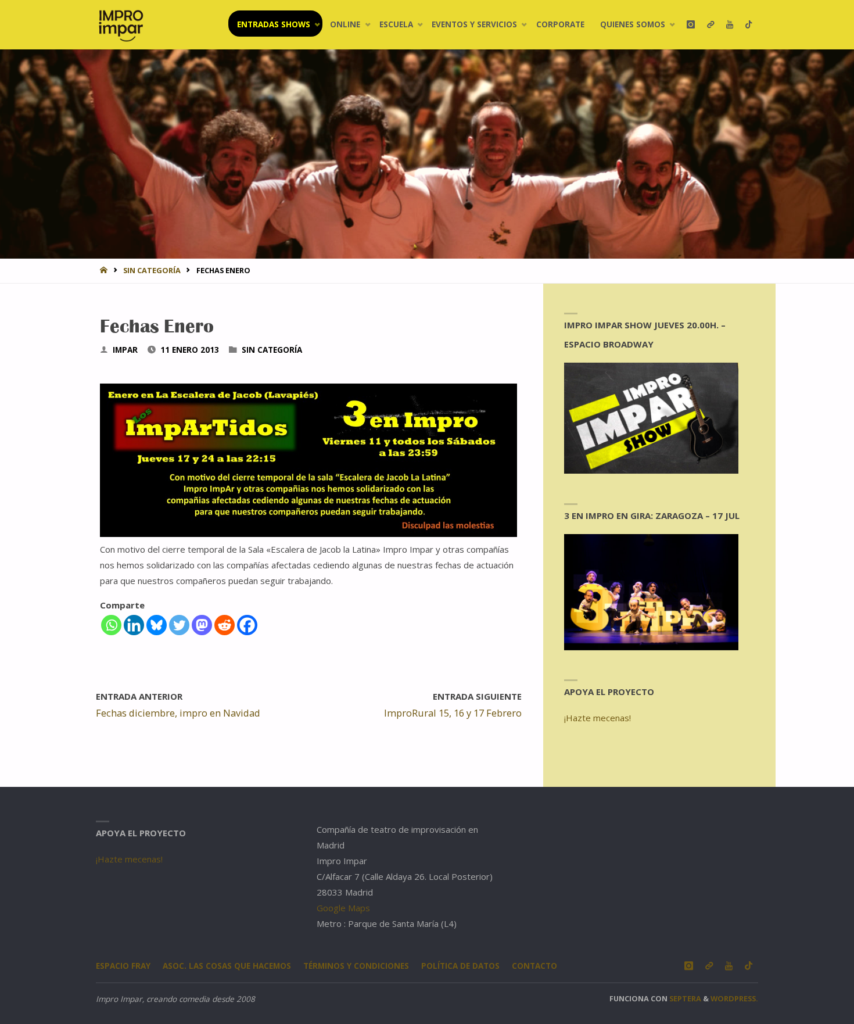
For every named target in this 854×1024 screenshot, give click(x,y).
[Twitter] (179, 625)
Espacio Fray (123, 966)
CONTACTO (534, 966)
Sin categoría (152, 270)
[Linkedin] (134, 625)
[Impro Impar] (120, 24)
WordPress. (734, 998)
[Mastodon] (202, 625)
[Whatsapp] (111, 625)
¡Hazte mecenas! (597, 718)
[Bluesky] (156, 625)
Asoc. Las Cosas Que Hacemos (227, 966)
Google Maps (343, 908)
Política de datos (460, 966)
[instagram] (690, 24)
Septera (684, 998)
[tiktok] (748, 24)
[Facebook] (247, 625)
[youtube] (729, 24)
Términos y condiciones (356, 966)
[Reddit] (224, 625)
